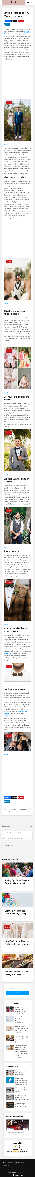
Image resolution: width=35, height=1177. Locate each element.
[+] (26, 838)
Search (17, 993)
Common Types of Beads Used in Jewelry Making (16, 912)
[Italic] (6, 838)
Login (31, 826)
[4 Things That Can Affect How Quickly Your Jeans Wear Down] (10, 1097)
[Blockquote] (17, 838)
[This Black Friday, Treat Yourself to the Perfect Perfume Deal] (10, 1105)
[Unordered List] (15, 838)
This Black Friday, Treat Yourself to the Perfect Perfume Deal (21, 1105)
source (6, 144)
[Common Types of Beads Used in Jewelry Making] (10, 1019)
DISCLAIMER (6, 1165)
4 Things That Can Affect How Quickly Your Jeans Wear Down (22, 1097)
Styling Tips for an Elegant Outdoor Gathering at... (17, 881)
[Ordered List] (12, 838)
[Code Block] (19, 838)
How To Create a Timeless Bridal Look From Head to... (17, 942)
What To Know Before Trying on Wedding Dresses (21, 1090)
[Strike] (10, 838)
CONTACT (10, 1162)
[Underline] (8, 838)
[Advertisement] (17, 79)
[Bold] (4, 838)
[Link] (21, 838)
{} (23, 838)
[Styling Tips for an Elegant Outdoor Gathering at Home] (10, 1009)
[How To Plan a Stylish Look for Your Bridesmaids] (10, 1072)
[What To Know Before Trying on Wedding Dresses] (10, 1089)
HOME (4, 1162)
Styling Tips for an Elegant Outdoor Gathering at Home (21, 1009)
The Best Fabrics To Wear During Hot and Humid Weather (21, 1038)
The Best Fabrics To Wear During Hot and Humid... (17, 973)
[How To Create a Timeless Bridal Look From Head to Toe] (10, 1028)
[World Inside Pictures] (17, 1147)
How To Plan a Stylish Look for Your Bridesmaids (21, 1072)
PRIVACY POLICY (19, 1162)
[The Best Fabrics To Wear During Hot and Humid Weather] (10, 1038)
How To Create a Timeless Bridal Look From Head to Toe (21, 1028)
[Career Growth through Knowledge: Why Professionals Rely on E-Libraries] (10, 1080)
